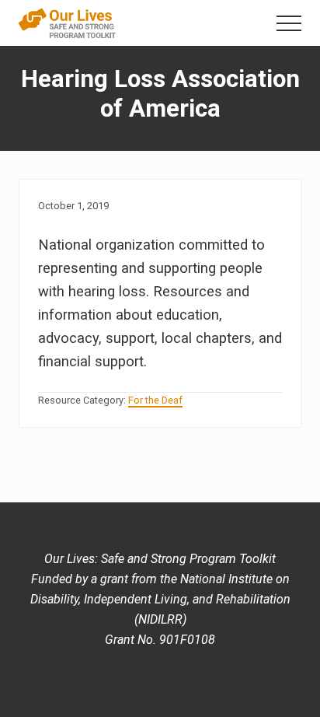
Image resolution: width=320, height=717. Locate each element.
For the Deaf (155, 400)
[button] (289, 23)
